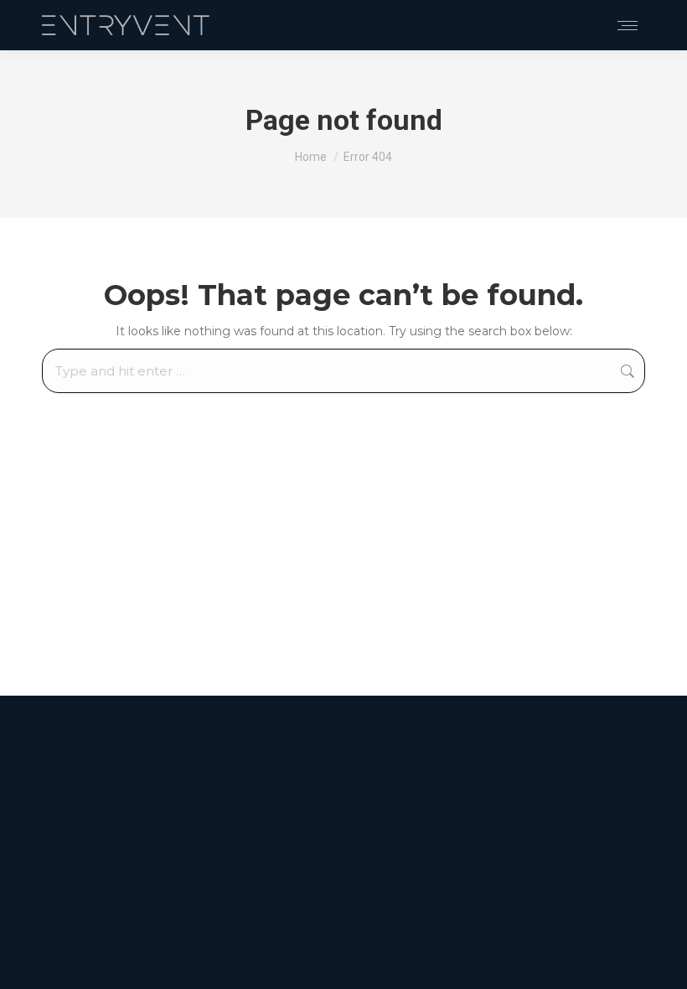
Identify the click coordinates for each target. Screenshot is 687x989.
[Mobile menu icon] (627, 25)
